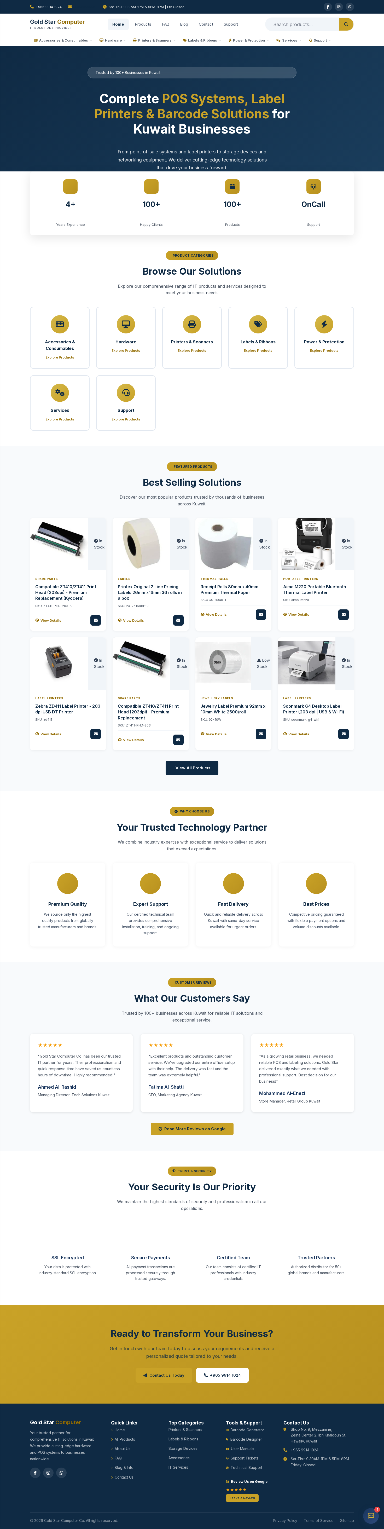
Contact (206, 24)
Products (143, 24)
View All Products (193, 767)
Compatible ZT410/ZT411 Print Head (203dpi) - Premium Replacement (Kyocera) (65, 592)
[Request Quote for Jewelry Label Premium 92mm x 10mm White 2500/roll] (261, 734)
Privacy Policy (285, 1520)
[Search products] (346, 24)
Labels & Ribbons (202, 40)
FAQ (165, 24)
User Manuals (242, 1448)
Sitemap (347, 1520)
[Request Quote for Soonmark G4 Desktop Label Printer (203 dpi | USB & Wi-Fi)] (343, 734)
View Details (50, 620)
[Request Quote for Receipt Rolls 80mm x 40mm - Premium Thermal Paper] (261, 614)
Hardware (113, 40)
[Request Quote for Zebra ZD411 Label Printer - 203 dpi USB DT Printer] (95, 734)
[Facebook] (328, 7)
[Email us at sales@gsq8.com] (82, 7)
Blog (184, 24)
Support (231, 24)
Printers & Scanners (155, 40)
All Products (125, 1439)
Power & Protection (249, 40)
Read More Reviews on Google (195, 1128)
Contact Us (124, 1477)
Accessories (179, 1458)
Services (289, 40)
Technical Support (246, 1467)
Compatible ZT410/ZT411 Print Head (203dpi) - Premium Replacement (148, 711)
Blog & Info (124, 1467)
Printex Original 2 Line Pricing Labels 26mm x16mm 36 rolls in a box (150, 592)
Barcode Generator (247, 1430)
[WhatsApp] (350, 7)
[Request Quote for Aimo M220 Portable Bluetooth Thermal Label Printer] (343, 614)
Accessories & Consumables (63, 40)
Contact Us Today (166, 1375)
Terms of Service (319, 1520)
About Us (122, 1448)
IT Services (178, 1467)
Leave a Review (242, 1498)
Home (118, 24)
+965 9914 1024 (49, 7)
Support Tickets (244, 1458)
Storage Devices (182, 1448)
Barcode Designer (246, 1439)
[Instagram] (339, 7)
